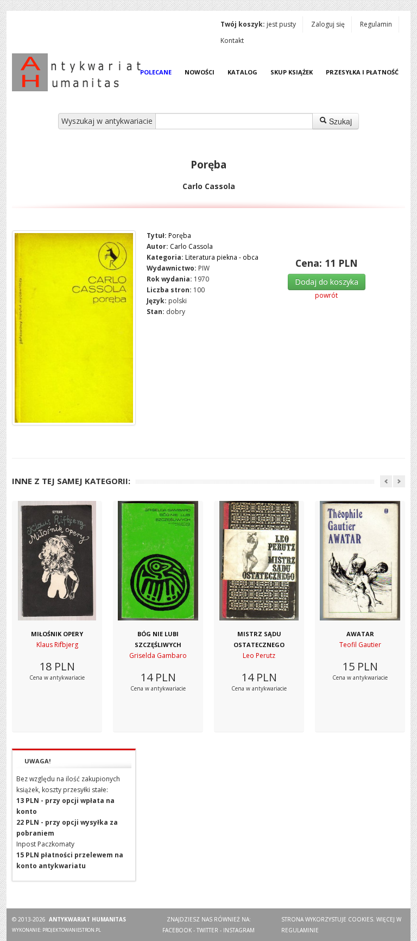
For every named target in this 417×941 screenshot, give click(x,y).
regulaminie (300, 930)
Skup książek (291, 72)
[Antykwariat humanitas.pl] (79, 72)
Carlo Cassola (191, 246)
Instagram (239, 930)
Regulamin (376, 24)
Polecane (156, 72)
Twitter (207, 930)
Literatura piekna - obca (221, 257)
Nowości (199, 72)
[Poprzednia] (386, 481)
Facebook (177, 930)
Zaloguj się (328, 24)
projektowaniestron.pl (71, 930)
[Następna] (399, 481)
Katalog (242, 72)
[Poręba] (74, 327)
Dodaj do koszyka (326, 282)
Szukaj (339, 121)
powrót (326, 295)
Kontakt (232, 40)
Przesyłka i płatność (362, 72)
